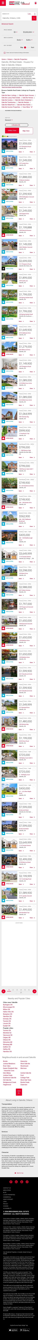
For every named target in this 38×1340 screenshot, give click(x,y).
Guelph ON (6, 1026)
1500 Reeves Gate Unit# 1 (26, 469)
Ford (22, 1075)
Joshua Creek (7, 1075)
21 (21, 992)
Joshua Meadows (9, 1064)
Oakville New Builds (24, 105)
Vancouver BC (7, 1035)
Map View (26, 131)
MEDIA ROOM (7, 1190)
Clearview (23, 1085)
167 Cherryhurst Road (25, 146)
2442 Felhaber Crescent (25, 247)
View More (26, 107)
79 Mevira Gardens (24, 180)
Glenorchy (23, 1061)
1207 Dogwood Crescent (26, 607)
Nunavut (17, 1223)
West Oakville (25, 1064)
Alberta (22, 1218)
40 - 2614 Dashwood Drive (26, 486)
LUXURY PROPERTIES (9, 1194)
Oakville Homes (27, 98)
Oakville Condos (7, 100)
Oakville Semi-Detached (23, 100)
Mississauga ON (8, 1007)
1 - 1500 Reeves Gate (25, 450)
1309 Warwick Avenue (25, 230)
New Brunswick (21, 1220)
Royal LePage (20, 3)
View (31, 152)
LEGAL (5, 1201)
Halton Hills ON (8, 1012)
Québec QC (7, 1047)
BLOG (4, 1192)
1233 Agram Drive (24, 213)
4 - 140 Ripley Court (24, 774)
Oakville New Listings (9, 95)
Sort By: (7, 117)
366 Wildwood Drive (24, 349)
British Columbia (29, 1218)
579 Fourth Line (23, 281)
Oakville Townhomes (9, 102)
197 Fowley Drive (23, 163)
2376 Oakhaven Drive (25, 333)
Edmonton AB (7, 1042)
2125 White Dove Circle (25, 383)
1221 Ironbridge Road (25, 879)
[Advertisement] (19, 955)
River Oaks (6, 1066)
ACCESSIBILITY (7, 1208)
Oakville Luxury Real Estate (11, 98)
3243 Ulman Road (24, 741)
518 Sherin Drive (23, 573)
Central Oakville (25, 1073)
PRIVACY (5, 1204)
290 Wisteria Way (24, 724)
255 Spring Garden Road (26, 297)
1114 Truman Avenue (25, 556)
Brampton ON (7, 1014)
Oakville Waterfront (8, 105)
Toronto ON (7, 1021)
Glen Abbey (7, 1073)
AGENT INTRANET (8, 1199)
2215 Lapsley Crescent (25, 896)
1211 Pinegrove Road (25, 264)
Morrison (23, 1068)
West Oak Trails (25, 1080)
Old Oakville (7, 1080)
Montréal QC (7, 1033)
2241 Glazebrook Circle (25, 674)
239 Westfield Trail (24, 912)
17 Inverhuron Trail (24, 433)
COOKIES (5, 1206)
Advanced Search (7, 24)
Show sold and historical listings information (16, 53)
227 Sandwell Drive (24, 707)
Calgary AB (6, 1037)
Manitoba (5, 1220)
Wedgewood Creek (9, 1082)
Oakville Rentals (23, 102)
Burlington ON (7, 1005)
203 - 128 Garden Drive (25, 502)
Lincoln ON (6, 1023)
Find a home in (7, 1218)
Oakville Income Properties (11, 107)
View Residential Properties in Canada (12, 1252)
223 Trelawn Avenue (24, 590)
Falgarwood (7, 1085)
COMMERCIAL (7, 1197)
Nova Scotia (25, 1222)
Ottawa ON (6, 1040)
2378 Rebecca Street (25, 862)
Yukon (13, 1223)
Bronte (5, 1061)
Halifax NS (6, 1049)
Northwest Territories (16, 1222)
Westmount (24, 1066)
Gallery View (12, 130)
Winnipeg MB (7, 1044)
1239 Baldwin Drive (24, 640)
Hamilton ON (7, 1016)
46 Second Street (24, 810)
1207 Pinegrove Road (25, 366)
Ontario (13, 1218)
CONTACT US (7, 1188)
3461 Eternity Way (24, 416)
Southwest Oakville (9, 1078)
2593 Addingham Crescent (26, 197)
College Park (24, 1078)
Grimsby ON (7, 1019)
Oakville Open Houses (26, 95)
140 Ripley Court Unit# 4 (25, 758)
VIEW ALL (19, 1092)
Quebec (17, 1218)
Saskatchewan (12, 1220)
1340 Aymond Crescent (25, 623)
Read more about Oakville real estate (12, 87)
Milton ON (6, 1009)
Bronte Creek (24, 1082)
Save (20, 152)
